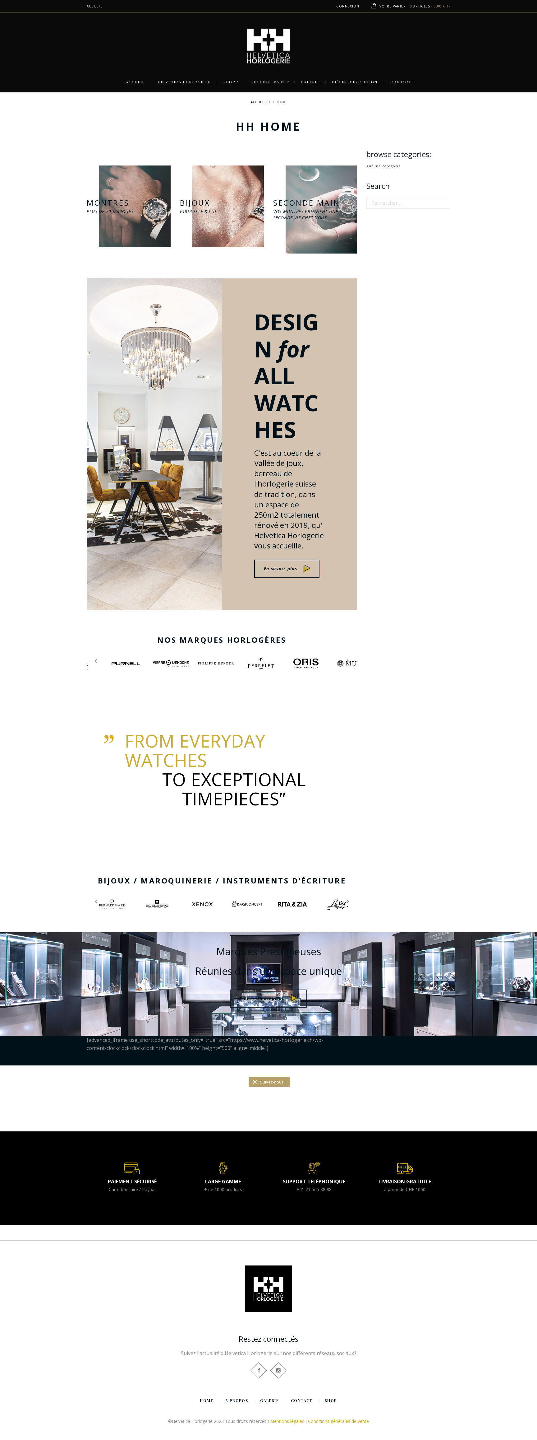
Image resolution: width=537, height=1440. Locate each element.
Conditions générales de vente (338, 1421)
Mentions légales (287, 1421)
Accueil (258, 102)
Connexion (347, 6)
